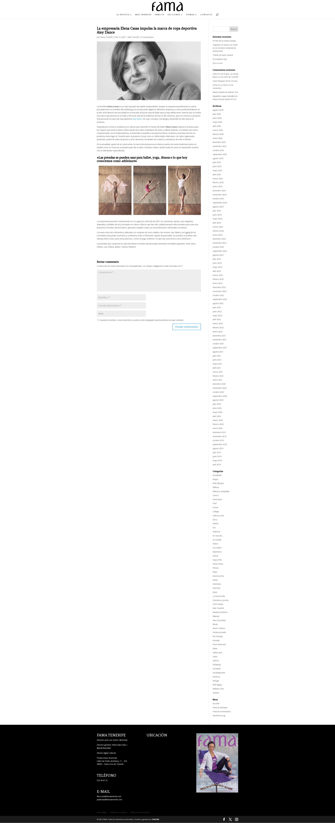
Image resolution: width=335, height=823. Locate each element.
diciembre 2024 (219, 190)
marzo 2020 (218, 420)
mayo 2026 (217, 122)
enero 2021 (217, 380)
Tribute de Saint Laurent (223, 55)
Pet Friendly (218, 636)
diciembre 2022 (219, 287)
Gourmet (216, 588)
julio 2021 (217, 356)
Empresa (216, 531)
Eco (214, 527)
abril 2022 (217, 319)
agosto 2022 (218, 303)
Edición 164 (233, 92)
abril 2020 (217, 416)
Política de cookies (118, 812)
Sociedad (216, 668)
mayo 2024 (217, 218)
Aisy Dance (137, 119)
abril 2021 (217, 368)
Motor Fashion (219, 628)
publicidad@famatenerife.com (109, 799)
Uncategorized (219, 672)
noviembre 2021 (219, 339)
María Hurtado (219, 92)
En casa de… (218, 535)
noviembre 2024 (219, 194)
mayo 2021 (217, 364)
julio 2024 (217, 210)
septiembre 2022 (220, 299)
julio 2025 (217, 162)
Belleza (216, 487)
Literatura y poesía (220, 600)
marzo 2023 (218, 275)
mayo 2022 (217, 315)
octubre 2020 (218, 392)
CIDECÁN (155, 819)
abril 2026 (217, 126)
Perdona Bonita (219, 632)
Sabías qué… (218, 652)
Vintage (216, 680)
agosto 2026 (218, 110)
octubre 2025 (218, 150)
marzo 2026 (218, 130)
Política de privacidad (140, 812)
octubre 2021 (218, 343)
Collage (216, 511)
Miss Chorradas (219, 620)
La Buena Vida (219, 596)
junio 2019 (217, 456)
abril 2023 (217, 271)
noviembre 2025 (219, 146)
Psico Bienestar (219, 644)
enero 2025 (217, 186)
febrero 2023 (218, 279)
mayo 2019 (217, 460)
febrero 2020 (218, 424)
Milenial (216, 616)
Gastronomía (218, 576)
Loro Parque (218, 604)
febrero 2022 (218, 327)
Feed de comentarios (222, 711)
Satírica (216, 660)
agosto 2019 (218, 448)
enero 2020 (217, 428)
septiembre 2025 (220, 154)
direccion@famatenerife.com (109, 796)
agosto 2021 (218, 351)
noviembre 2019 (219, 436)
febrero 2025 (218, 182)
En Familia (217, 539)
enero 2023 (217, 283)
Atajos (215, 479)
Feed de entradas (220, 707)
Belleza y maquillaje (221, 491)
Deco (215, 519)
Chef (215, 503)
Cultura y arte (218, 515)
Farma (215, 556)
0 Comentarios (147, 37)
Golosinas (217, 584)
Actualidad (217, 475)
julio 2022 (217, 307)
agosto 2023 (218, 255)
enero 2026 (217, 138)
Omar (215, 85)
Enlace (215, 543)
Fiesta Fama (218, 564)
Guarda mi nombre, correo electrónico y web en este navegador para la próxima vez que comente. (142, 320)
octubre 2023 (218, 247)
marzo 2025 (218, 178)
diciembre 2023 (219, 239)
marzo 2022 (218, 323)
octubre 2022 (218, 295)
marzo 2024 (218, 227)
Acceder (216, 703)
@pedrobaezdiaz (104, 748)
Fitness (216, 568)
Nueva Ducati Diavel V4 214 (224, 99)
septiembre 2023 (220, 251)
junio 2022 (217, 311)
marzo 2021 (218, 372)
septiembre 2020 (220, 396)
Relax (215, 648)
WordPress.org (219, 715)
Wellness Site (218, 688)
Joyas (215, 592)
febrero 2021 (218, 376)
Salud (215, 656)
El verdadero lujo (220, 59)
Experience (217, 551)
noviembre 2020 (219, 388)
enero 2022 (217, 331)
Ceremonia (217, 499)
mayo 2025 (217, 170)
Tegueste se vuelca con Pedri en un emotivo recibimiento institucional (225, 48)
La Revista (123, 15)
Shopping (216, 664)
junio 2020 (217, 408)
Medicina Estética (220, 612)
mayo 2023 (217, 267)
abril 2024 (217, 222)
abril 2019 (217, 464)
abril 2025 (217, 174)
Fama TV (159, 15)
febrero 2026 (218, 134)
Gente (215, 580)
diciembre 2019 (219, 432)
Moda (215, 624)
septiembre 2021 (220, 347)
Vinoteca (216, 676)
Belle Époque (218, 483)
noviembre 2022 (219, 291)
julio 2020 (217, 404)
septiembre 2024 (220, 202)
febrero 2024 (218, 231)
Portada (216, 640)
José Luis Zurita (111, 740)
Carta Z (216, 495)
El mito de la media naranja (224, 41)
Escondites (217, 547)
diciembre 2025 (219, 142)
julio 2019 (217, 452)
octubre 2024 (218, 198)
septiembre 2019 (220, 444)
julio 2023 (217, 259)
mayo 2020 (217, 412)
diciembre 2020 (219, 384)
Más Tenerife (143, 15)
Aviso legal (102, 812)
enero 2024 (217, 235)
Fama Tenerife (106, 37)
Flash (215, 572)
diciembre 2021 (219, 335)
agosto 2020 (218, 400)
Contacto (206, 15)
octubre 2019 (218, 440)
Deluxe (216, 523)
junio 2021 (217, 359)
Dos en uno (218, 63)
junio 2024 (217, 215)
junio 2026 (217, 118)
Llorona (234, 81)
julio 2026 (217, 114)
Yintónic (216, 693)
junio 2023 (217, 263)
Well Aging (217, 684)
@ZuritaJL (123, 740)
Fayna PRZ (217, 560)
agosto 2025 (218, 158)
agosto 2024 (218, 206)
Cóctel (215, 507)
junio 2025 (217, 166)
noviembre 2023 (219, 243)
